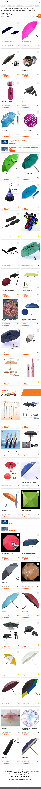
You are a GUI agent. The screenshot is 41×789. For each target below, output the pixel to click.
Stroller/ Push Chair (16, 8)
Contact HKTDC (15, 771)
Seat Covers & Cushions (31, 10)
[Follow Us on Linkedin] (21, 776)
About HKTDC (9, 771)
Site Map (25, 773)
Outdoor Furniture (23, 8)
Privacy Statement (14, 773)
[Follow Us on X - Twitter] (19, 776)
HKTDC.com (4, 771)
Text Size (25, 772)
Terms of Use (9, 773)
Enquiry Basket (20, 787)
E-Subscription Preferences (18, 772)
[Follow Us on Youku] (28, 776)
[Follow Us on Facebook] (17, 776)
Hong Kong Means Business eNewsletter (32, 771)
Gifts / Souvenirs (8, 8)
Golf (12, 8)
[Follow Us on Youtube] (26, 776)
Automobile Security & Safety (21, 10)
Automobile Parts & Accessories (6, 11)
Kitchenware (13, 10)
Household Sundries (30, 8)
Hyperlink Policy (20, 773)
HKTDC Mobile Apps (21, 771)
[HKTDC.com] (20, 769)
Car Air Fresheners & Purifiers (6, 10)
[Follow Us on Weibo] (23, 776)
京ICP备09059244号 (31, 773)
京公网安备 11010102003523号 (20, 774)
